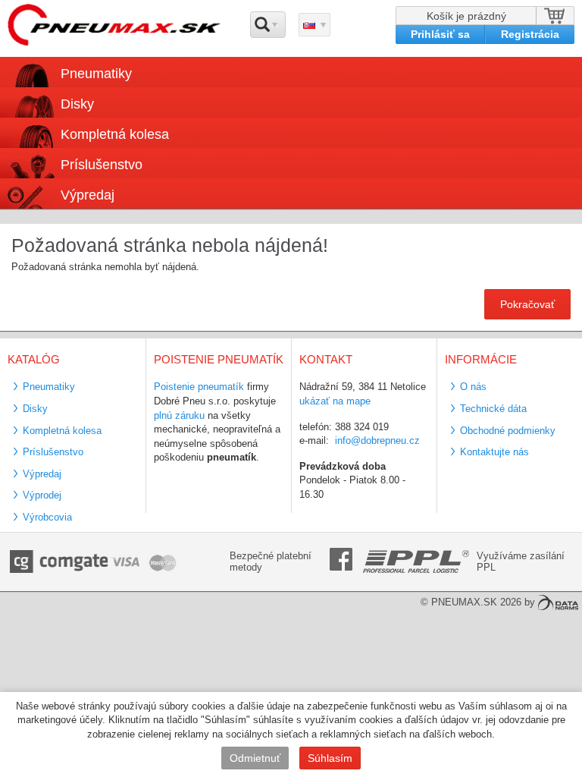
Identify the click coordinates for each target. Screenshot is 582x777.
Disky (35, 408)
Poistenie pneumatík (199, 386)
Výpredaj (87, 195)
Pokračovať (527, 304)
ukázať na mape (335, 401)
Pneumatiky (49, 386)
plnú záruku (179, 415)
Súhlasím (330, 758)
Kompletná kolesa (62, 430)
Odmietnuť (255, 758)
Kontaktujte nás (494, 452)
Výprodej (42, 495)
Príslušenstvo (101, 164)
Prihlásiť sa (440, 34)
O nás (473, 386)
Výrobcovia (47, 517)
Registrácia (530, 34)
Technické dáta (493, 408)
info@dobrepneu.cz (377, 440)
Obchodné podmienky (507, 430)
